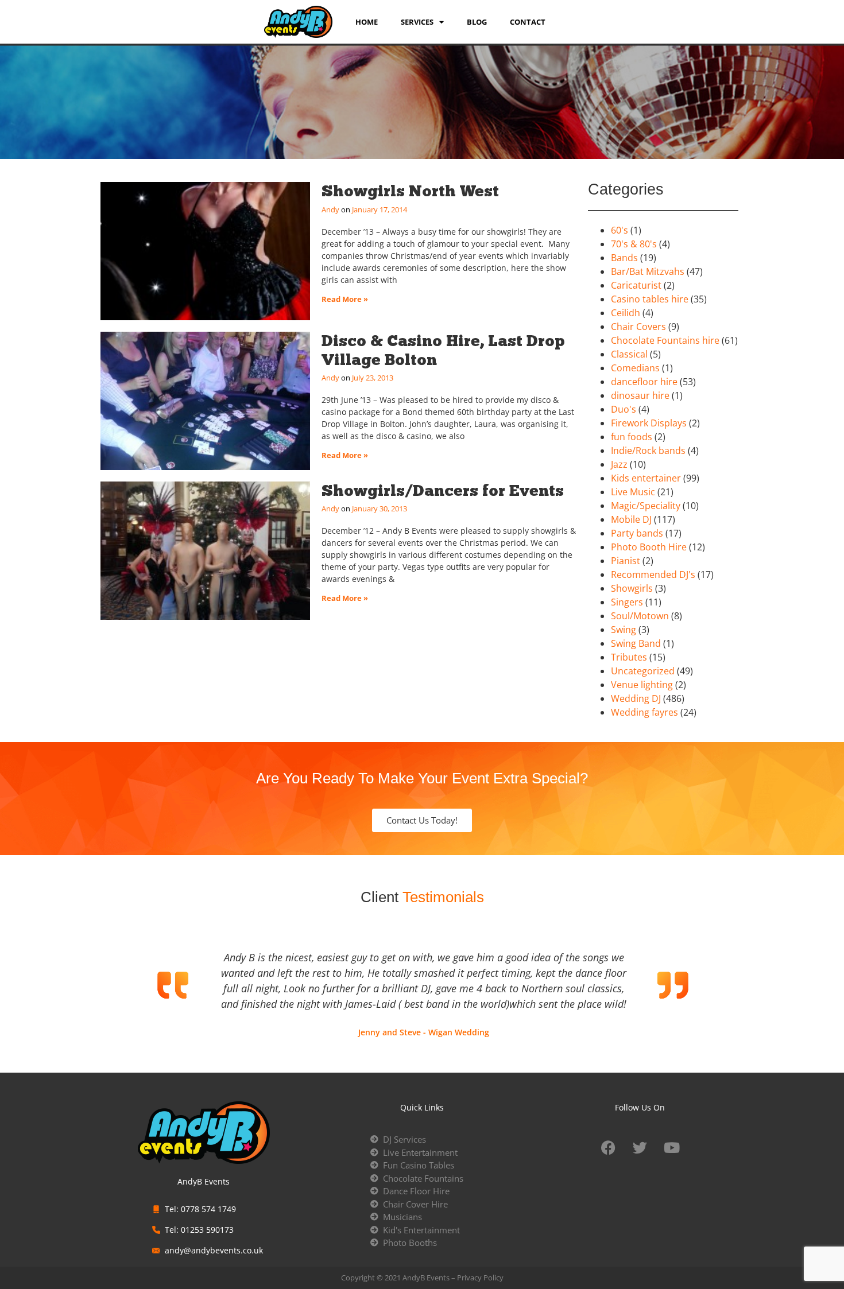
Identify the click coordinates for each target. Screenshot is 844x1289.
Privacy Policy (480, 1277)
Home (366, 22)
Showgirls (632, 588)
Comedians (635, 368)
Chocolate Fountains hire (665, 340)
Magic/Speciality (645, 505)
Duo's (623, 409)
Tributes (629, 657)
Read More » (345, 299)
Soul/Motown (640, 615)
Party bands (637, 533)
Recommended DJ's (653, 574)
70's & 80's (634, 244)
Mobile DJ (631, 519)
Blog (477, 22)
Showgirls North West (410, 190)
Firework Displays (649, 423)
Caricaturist (636, 285)
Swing (623, 629)
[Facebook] (608, 1147)
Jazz (619, 464)
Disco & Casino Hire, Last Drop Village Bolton (443, 349)
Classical (629, 354)
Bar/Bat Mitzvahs (647, 271)
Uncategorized (643, 671)
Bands (624, 257)
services (417, 22)
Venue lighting (642, 684)
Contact (527, 22)
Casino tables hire (649, 299)
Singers (627, 602)
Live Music (633, 492)
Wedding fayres (644, 712)
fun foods (631, 436)
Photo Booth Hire (649, 547)
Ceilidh (625, 312)
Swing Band (636, 643)
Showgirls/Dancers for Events (443, 490)
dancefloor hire (644, 381)
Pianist (625, 560)
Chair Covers (638, 326)
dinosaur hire (640, 395)
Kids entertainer (646, 478)
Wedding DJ (636, 698)
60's (619, 230)
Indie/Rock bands (648, 450)
